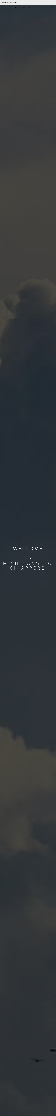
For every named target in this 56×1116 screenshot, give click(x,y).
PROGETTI (36, 7)
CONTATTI (51, 7)
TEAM (29, 7)
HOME (16, 7)
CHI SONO (23, 7)
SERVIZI (43, 7)
